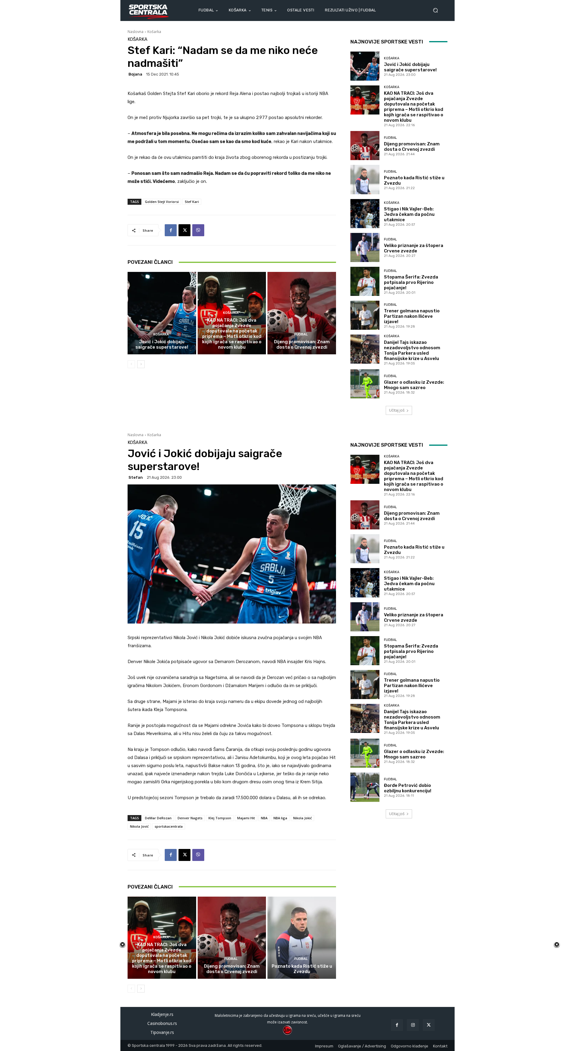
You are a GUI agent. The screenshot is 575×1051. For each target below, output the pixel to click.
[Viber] (198, 230)
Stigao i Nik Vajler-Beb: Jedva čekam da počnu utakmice (409, 214)
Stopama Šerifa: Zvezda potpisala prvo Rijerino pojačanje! (411, 282)
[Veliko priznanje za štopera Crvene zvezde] (364, 247)
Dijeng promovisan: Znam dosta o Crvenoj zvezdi (302, 344)
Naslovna (135, 31)
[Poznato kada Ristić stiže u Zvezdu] (364, 179)
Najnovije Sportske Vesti (386, 42)
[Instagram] (413, 1025)
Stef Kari (192, 201)
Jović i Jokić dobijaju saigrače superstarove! (161, 344)
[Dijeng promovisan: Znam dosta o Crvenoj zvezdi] (301, 313)
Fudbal (301, 334)
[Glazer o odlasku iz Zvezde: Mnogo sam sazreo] (364, 383)
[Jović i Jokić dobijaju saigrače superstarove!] (162, 313)
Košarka (154, 31)
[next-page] (141, 364)
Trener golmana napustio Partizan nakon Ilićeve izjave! (412, 316)
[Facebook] (171, 230)
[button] (437, 10)
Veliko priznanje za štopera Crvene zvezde (413, 248)
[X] (184, 230)
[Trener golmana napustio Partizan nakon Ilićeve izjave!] (364, 315)
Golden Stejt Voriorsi (162, 201)
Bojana (135, 74)
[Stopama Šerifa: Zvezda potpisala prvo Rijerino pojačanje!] (364, 281)
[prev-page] (131, 364)
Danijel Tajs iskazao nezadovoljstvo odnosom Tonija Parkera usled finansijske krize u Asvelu (412, 350)
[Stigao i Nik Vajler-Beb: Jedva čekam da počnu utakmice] (364, 213)
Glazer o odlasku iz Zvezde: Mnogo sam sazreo (414, 385)
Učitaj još (397, 410)
